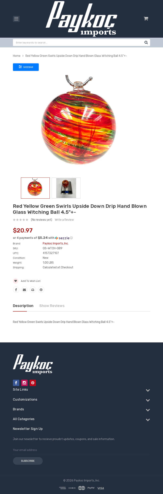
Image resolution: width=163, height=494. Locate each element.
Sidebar (28, 67)
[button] (81, 238)
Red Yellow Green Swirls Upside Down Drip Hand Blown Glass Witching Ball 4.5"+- (76, 56)
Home (16, 56)
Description (23, 306)
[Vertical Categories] (16, 19)
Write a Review (64, 220)
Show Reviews (52, 306)
